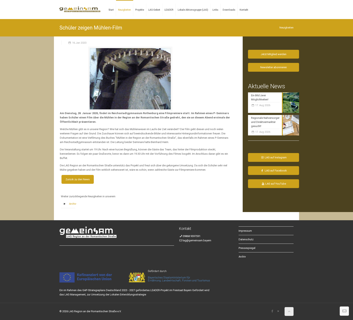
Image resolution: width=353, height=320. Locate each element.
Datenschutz (246, 239)
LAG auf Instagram (275, 157)
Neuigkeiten (286, 27)
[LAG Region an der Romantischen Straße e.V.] (79, 6)
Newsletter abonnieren (273, 67)
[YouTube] (278, 311)
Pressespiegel (247, 248)
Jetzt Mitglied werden (273, 54)
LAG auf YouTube (275, 183)
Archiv (72, 203)
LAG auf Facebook (275, 170)
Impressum (245, 230)
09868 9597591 (191, 236)
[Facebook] (272, 311)
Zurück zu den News (78, 179)
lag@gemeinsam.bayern (197, 240)
